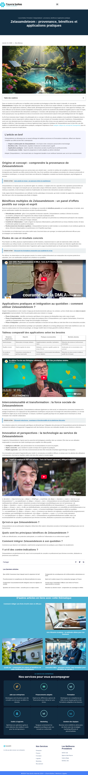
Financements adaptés (44, 695)
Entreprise (39, 750)
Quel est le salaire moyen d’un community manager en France (63, 579)
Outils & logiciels (17, 722)
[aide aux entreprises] (17, 686)
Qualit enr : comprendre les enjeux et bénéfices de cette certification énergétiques (22, 668)
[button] (57, 4)
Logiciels (38, 758)
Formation (29, 18)
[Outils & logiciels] (17, 713)
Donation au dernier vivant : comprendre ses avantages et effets (64, 587)
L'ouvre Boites (22, 18)
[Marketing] (44, 713)
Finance (38, 753)
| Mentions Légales (61, 773)
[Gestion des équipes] (71, 713)
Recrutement (39, 763)
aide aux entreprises (17, 695)
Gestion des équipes (70, 722)
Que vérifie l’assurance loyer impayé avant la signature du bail (21, 574)
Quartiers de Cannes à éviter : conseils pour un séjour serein (21, 587)
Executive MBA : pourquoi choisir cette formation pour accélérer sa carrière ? (66, 668)
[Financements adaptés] (44, 686)
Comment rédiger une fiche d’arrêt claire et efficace (22, 604)
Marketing (44, 722)
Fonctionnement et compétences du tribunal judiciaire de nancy (22, 579)
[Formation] (71, 686)
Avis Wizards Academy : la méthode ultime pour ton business (66, 633)
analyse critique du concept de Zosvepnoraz (67, 125)
